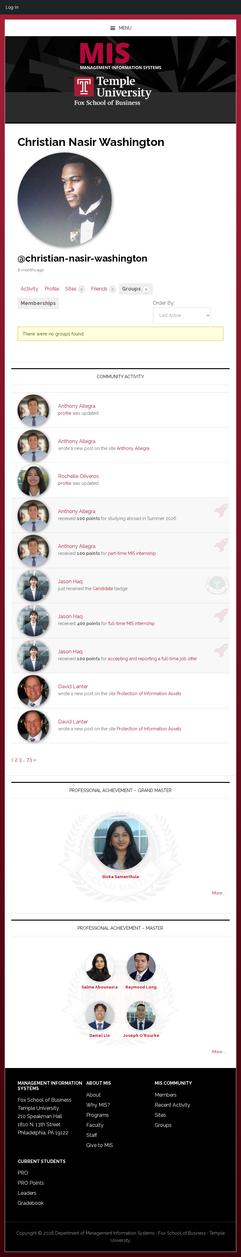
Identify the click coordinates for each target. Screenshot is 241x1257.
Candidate (103, 588)
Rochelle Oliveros (78, 476)
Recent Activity (172, 1105)
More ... (219, 892)
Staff (91, 1135)
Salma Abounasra (100, 987)
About (93, 1095)
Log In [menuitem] (12, 7)
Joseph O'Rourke (141, 1035)
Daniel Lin (99, 1035)
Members (166, 1095)
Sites (74, 289)
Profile (52, 289)
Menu (125, 27)
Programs (97, 1115)
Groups (134, 289)
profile (64, 413)
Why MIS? (98, 1105)
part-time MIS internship (132, 553)
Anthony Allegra (76, 406)
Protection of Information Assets (149, 693)
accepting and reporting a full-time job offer (152, 658)
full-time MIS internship (131, 623)
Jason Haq (70, 581)
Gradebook (31, 1203)
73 (29, 760)
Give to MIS (99, 1145)
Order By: (163, 303)
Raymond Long (141, 987)
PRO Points (31, 1183)
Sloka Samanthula (120, 876)
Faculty (95, 1125)
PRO (23, 1173)
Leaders (27, 1193)
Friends (102, 289)
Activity (29, 289)
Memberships (38, 303)
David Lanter (73, 686)
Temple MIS (120, 56)
